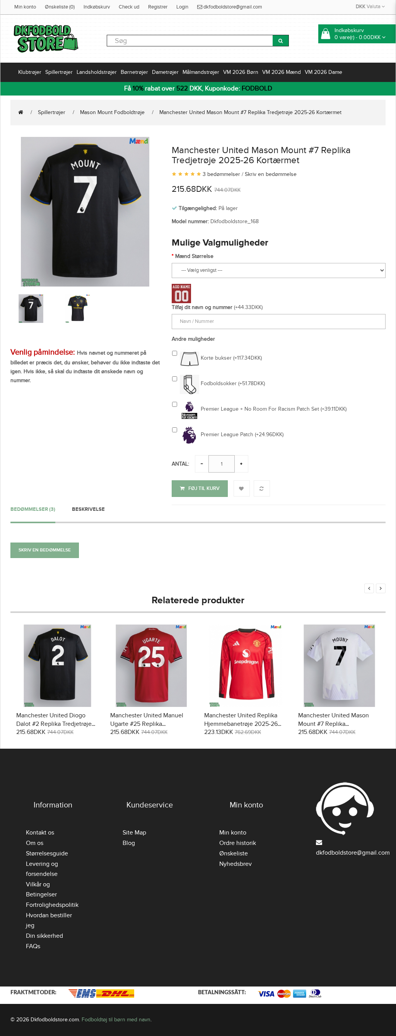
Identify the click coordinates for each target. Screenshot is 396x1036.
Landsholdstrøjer (97, 72)
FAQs (33, 946)
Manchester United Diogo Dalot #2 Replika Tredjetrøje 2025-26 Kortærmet (54, 724)
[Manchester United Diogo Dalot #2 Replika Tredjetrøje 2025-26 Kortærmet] (57, 664)
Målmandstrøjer (201, 72)
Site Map (134, 832)
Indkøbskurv (97, 7)
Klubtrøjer (29, 72)
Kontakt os (40, 832)
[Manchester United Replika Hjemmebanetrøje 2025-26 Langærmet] (245, 664)
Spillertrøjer (59, 72)
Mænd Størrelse (194, 256)
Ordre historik (237, 843)
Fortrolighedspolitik (52, 905)
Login (182, 7)
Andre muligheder (193, 339)
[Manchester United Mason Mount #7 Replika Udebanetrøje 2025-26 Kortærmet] (339, 664)
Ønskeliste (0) (60, 7)
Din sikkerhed (44, 936)
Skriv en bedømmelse (271, 174)
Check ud (129, 7)
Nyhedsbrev (235, 864)
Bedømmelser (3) (32, 509)
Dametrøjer (165, 72)
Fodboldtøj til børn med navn (116, 1019)
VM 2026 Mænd (281, 72)
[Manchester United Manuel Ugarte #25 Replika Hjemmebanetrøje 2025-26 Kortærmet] (151, 664)
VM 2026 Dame (323, 72)
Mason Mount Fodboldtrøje (112, 112)
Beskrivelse (88, 509)
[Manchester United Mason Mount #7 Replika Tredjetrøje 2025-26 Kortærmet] (85, 210)
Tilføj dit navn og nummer (202, 307)
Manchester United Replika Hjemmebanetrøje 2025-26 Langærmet (241, 724)
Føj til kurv (204, 488)
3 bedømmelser (221, 174)
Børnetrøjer (134, 72)
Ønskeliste (233, 853)
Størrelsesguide (47, 853)
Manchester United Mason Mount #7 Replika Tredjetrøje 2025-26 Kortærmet (250, 112)
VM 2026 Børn (240, 72)
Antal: (180, 464)
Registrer (157, 7)
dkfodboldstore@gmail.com (232, 7)
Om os (34, 843)
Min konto (25, 7)
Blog (129, 843)
